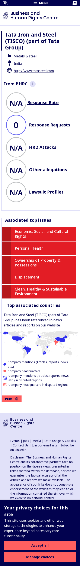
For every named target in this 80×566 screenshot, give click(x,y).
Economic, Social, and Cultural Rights (41, 234)
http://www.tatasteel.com (34, 70)
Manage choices (40, 557)
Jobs (26, 441)
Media (36, 441)
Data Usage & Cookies (60, 441)
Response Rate (43, 102)
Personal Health (29, 248)
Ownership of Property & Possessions (37, 263)
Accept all (40, 545)
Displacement (27, 277)
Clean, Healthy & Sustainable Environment (41, 291)
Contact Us (20, 445)
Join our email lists (44, 445)
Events (15, 441)
